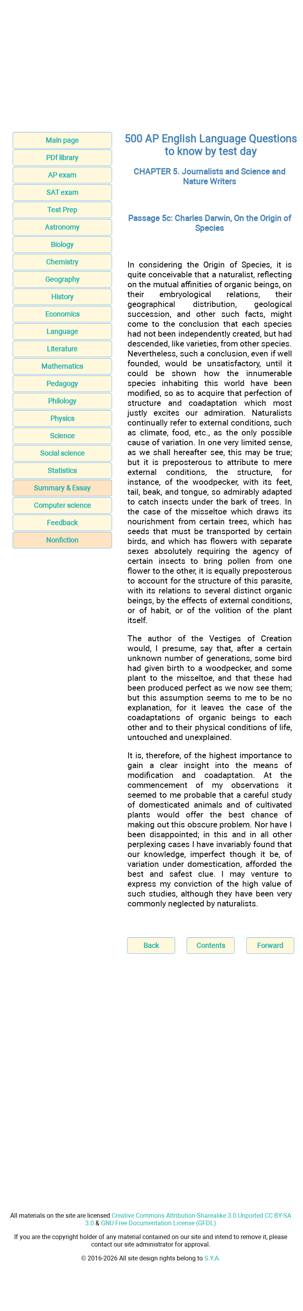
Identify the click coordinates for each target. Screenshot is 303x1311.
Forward (270, 945)
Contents (210, 945)
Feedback (62, 522)
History (62, 296)
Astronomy (62, 227)
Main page (62, 140)
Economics (62, 314)
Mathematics (62, 366)
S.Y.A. (212, 1258)
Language (62, 331)
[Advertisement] (151, 68)
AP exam (62, 175)
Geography (62, 279)
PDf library (62, 157)
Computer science (62, 505)
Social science (62, 453)
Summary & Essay (62, 488)
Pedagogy (62, 383)
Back (151, 945)
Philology (62, 401)
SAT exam (63, 192)
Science (62, 435)
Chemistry (62, 262)
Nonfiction (62, 540)
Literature (62, 349)
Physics (62, 418)
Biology (62, 244)
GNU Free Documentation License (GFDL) (158, 1223)
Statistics (62, 470)
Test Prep (62, 209)
